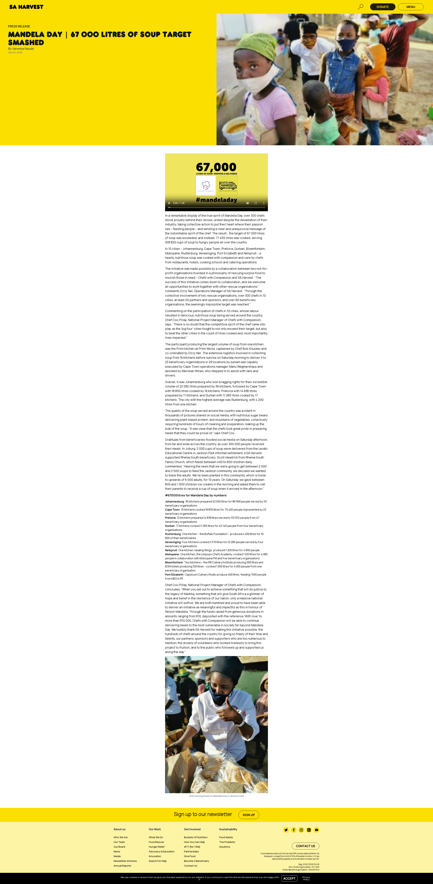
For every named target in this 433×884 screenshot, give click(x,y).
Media (117, 856)
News (117, 851)
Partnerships (191, 851)
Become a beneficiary (196, 861)
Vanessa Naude (23, 49)
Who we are (121, 837)
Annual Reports (122, 865)
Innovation (155, 856)
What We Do (156, 837)
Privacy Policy (306, 878)
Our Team (119, 842)
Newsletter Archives (125, 861)
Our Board (119, 846)
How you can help (194, 842)
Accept (289, 878)
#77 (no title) (192, 846)
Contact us (190, 865)
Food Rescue (156, 842)
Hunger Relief (157, 846)
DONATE (383, 7)
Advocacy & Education (161, 851)
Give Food (190, 856)
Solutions (224, 846)
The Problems (227, 842)
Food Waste (226, 837)
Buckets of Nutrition (196, 837)
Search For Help (158, 861)
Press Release (19, 26)
